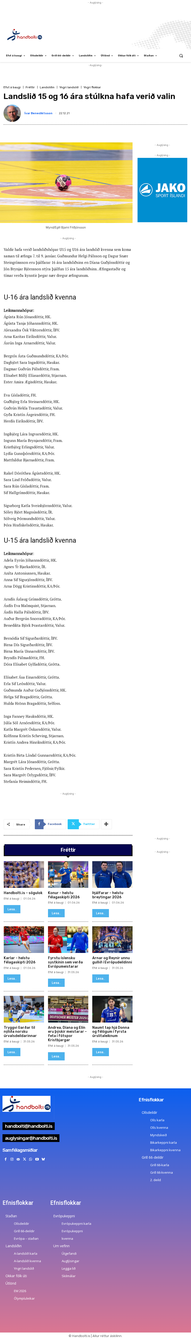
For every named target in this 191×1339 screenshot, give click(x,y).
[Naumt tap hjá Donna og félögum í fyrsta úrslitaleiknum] (112, 1009)
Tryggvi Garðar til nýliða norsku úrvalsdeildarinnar (20, 1032)
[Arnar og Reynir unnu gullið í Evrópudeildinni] (112, 939)
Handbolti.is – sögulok (23, 893)
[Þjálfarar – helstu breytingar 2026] (112, 874)
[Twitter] (24, 1159)
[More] (106, 824)
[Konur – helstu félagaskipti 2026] (68, 874)
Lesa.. (12, 909)
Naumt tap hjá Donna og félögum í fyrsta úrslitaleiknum (110, 1032)
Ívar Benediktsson (38, 113)
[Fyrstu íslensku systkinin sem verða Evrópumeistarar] (68, 939)
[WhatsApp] (31, 1159)
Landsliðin (47, 87)
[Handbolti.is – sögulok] (24, 874)
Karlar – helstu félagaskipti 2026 (19, 960)
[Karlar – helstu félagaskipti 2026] (24, 939)
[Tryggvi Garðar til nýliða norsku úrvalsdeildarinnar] (24, 1009)
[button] (181, 55)
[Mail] (18, 1159)
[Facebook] (5, 1159)
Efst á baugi (12, 87)
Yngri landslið (69, 87)
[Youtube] (37, 1159)
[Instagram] (12, 1159)
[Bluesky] (43, 1159)
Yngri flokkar (92, 87)
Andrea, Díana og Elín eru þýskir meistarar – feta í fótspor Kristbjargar (67, 1034)
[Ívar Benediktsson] (13, 113)
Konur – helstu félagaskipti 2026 (64, 895)
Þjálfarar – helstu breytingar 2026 (107, 895)
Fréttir (30, 87)
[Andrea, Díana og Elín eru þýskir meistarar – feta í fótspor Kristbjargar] (68, 1009)
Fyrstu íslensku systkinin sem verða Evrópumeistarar (65, 962)
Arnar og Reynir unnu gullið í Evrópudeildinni (112, 960)
